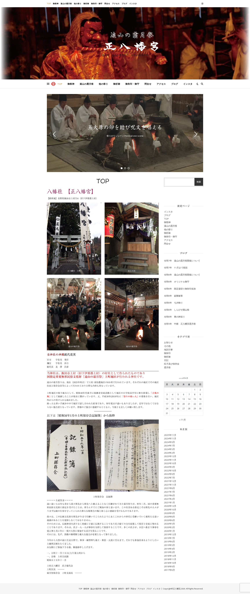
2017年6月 (169, 569)
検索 (199, 181)
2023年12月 (170, 456)
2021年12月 (170, 481)
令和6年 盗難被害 (173, 295)
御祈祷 (86, 3)
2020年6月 (169, 520)
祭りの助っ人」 (131, 396)
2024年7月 (169, 445)
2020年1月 (169, 530)
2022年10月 (170, 470)
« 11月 (182, 419)
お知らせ (168, 342)
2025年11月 (170, 435)
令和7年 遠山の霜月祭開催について (182, 260)
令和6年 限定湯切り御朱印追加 (180, 288)
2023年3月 (169, 466)
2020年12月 (170, 505)
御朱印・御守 (96, 3)
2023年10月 (170, 463)
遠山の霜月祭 (66, 3)
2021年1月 (169, 502)
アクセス (116, 3)
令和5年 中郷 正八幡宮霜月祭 (180, 323)
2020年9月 (169, 513)
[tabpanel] (125, 133)
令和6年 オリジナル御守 (176, 281)
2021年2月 (169, 498)
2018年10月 (170, 562)
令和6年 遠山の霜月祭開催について (182, 274)
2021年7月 (169, 491)
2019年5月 (169, 545)
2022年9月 (169, 474)
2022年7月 (169, 477)
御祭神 (56, 3)
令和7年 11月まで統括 (176, 267)
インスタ (133, 3)
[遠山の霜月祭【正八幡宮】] (125, 41)
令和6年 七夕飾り (173, 302)
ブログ (124, 3)
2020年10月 (170, 509)
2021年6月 (169, 495)
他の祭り (77, 3)
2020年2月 (169, 527)
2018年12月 (170, 555)
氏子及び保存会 (171, 363)
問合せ (107, 3)
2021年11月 (170, 484)
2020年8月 (169, 516)
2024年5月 (169, 449)
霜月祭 (167, 367)
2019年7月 (169, 538)
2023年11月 (170, 459)
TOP (49, 3)
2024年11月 (170, 438)
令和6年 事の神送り (174, 316)
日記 (166, 360)
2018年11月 (170, 559)
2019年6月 (169, 541)
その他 (167, 346)
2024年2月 (169, 452)
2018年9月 (169, 566)
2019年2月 (169, 552)
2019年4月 (169, 548)
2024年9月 (169, 442)
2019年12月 (170, 534)
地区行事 (168, 349)
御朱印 (167, 353)
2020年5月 (169, 523)
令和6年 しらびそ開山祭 (176, 309)
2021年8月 (169, 488)
